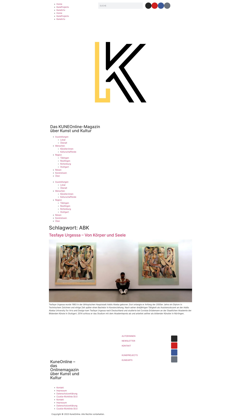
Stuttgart (64, 167)
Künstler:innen (66, 149)
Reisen (58, 170)
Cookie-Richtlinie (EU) (67, 396)
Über (57, 176)
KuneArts (60, 10)
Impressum (61, 390)
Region (58, 155)
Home (59, 4)
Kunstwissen (61, 173)
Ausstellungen (61, 136)
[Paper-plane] (167, 6)
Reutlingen (65, 161)
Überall (63, 143)
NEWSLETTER (128, 341)
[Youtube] (155, 6)
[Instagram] (148, 6)
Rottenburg (65, 164)
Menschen (60, 146)
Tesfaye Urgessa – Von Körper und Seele (87, 235)
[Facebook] (161, 6)
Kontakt (60, 387)
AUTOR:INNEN (128, 336)
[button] (120, 178)
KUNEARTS (127, 360)
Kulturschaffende (68, 152)
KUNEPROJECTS (130, 355)
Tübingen (64, 158)
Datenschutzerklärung (66, 393)
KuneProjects (62, 7)
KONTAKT (126, 345)
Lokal (62, 139)
